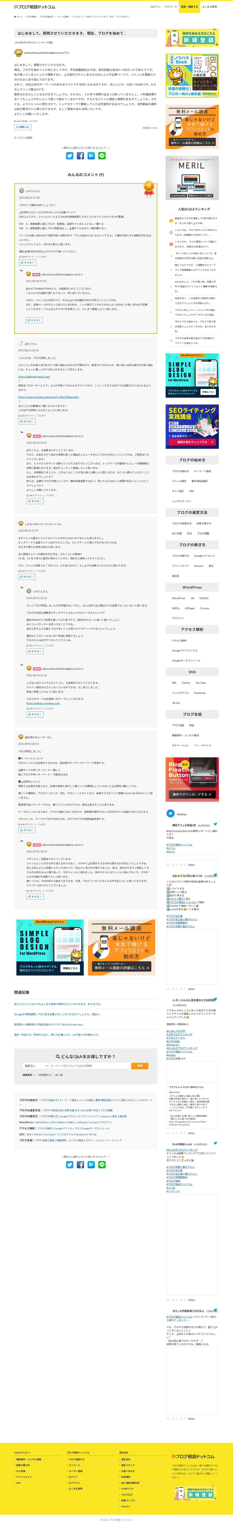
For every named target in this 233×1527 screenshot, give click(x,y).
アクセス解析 (45, 1128)
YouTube (49, 1134)
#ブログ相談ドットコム (179, 844)
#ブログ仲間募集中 (177, 922)
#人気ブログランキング (179, 1034)
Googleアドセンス (70, 1116)
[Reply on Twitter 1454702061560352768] (168, 1133)
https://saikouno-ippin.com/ (34, 376)
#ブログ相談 (173, 1180)
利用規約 (125, 1477)
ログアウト (74, 1483)
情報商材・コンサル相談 (69, 1140)
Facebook (81, 1134)
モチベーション (94, 1140)
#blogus (171, 1055)
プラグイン (106, 1122)
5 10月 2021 (212, 1311)
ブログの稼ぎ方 (48, 1116)
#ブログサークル (175, 1037)
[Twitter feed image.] (192, 857)
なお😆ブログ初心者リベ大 (187, 875)
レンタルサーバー (182, 501)
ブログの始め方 (48, 1100)
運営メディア (128, 1465)
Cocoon (93, 1122)
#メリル (170, 848)
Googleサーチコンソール (96, 1128)
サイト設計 (120, 1100)
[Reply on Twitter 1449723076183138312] (168, 1300)
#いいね (170, 1187)
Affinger (82, 1122)
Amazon (105, 1116)
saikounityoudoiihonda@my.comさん (47, 52)
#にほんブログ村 (175, 1031)
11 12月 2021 (211, 876)
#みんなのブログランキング (181, 1048)
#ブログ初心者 (174, 916)
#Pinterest (172, 1044)
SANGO (60, 1122)
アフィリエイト (90, 1116)
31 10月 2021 (180, 1005)
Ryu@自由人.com (182, 1143)
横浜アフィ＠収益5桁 (184, 825)
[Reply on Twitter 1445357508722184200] (168, 1419)
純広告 (123, 1116)
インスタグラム (65, 1134)
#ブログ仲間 (173, 1058)
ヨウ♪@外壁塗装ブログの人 (188, 1310)
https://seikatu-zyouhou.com (43, 703)
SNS (29, 1134)
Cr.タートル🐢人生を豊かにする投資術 (194, 1000)
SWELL (71, 1122)
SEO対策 (86, 1110)
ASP (130, 1100)
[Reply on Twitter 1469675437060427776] (168, 989)
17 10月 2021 (200, 1144)
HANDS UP (127, 1488)
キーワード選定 (68, 1100)
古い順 (59, 1074)
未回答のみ (45, 1074)
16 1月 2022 (204, 825)
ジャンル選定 (47, 42)
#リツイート (173, 1191)
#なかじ (170, 851)
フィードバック (113, 1140)
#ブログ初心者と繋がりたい (181, 919)
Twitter (37, 1134)
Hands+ (125, 1506)
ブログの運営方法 (53, 1110)
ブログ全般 (41, 1140)
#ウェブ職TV (177, 898)
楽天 (114, 1116)
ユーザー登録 (75, 1471)
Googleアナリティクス (66, 1128)
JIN (52, 1122)
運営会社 (125, 1459)
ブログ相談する (77, 1459)
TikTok (92, 1134)
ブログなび (127, 1494)
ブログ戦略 (106, 1110)
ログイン (73, 1477)
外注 (95, 1110)
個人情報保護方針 (130, 1483)
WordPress (42, 1122)
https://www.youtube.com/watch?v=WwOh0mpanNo (48, 397)
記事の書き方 (72, 1110)
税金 (51, 1140)
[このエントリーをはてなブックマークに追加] (91, 158)
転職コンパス (128, 1500)
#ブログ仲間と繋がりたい (180, 926)
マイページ (74, 1465)
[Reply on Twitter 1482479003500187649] (168, 865)
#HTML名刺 (173, 1041)
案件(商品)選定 (104, 1100)
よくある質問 (75, 1488)
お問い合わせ (128, 1471)
